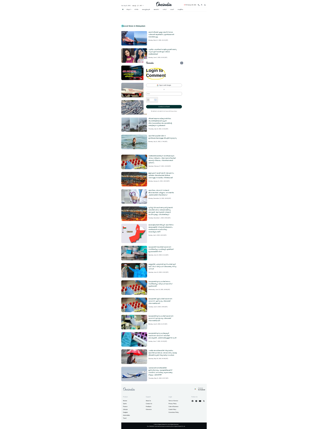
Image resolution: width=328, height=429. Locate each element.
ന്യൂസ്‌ (128, 9)
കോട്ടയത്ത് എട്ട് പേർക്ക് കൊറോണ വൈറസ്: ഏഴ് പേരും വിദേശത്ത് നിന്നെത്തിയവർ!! (160, 301)
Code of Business (173, 406)
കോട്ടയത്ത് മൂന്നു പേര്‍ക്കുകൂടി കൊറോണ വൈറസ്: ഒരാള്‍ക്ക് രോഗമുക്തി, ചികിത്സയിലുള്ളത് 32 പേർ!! (162, 335)
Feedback (148, 406)
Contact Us (149, 403)
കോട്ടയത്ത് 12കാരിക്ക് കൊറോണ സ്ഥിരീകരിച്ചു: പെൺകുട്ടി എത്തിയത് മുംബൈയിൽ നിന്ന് (160, 249)
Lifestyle (125, 409)
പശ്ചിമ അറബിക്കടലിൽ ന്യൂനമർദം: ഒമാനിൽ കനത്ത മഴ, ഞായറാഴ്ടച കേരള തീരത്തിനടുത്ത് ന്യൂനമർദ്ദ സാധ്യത (162, 353)
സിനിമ (136, 9)
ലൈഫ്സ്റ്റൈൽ (146, 9)
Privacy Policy (173, 403)
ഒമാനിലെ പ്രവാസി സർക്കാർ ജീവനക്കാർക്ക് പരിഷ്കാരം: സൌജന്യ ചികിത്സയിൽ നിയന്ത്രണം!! (161, 193)
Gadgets (125, 412)
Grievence (149, 409)
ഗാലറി (172, 9)
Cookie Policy (172, 409)
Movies (125, 400)
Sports (125, 403)
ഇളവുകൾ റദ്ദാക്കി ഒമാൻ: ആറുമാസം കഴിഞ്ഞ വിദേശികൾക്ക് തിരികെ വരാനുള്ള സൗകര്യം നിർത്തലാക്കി (161, 175)
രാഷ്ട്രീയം (180, 9)
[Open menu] (122, 9)
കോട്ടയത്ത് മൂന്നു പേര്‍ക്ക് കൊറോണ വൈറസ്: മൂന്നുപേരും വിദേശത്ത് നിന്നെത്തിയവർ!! (160, 318)
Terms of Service (173, 400)
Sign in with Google (165, 85)
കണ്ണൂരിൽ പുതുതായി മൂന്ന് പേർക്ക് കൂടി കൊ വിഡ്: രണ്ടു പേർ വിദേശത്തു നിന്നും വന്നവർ (162, 266)
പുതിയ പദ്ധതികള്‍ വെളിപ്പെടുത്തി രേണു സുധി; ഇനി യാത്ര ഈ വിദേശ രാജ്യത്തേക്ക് (162, 52)
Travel (124, 418)
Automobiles (126, 415)
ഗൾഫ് (164, 9)
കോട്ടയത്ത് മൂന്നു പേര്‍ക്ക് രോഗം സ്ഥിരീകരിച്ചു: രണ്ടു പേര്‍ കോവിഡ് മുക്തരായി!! (160, 284)
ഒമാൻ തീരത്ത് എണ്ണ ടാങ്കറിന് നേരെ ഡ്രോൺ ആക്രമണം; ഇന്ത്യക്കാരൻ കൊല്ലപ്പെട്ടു (161, 34)
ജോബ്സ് (156, 9)
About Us (148, 400)
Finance (125, 406)
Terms (166, 111)
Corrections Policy (174, 412)
